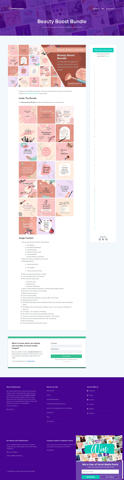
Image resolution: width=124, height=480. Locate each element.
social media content (31, 93)
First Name (54, 343)
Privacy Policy (31, 361)
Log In (107, 56)
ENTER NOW (91, 477)
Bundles (95, 9)
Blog (102, 9)
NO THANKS (110, 477)
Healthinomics (12, 471)
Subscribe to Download (103, 50)
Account (110, 9)
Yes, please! (66, 356)
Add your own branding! (94, 212)
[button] (12, 406)
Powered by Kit (66, 361)
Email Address (55, 349)
